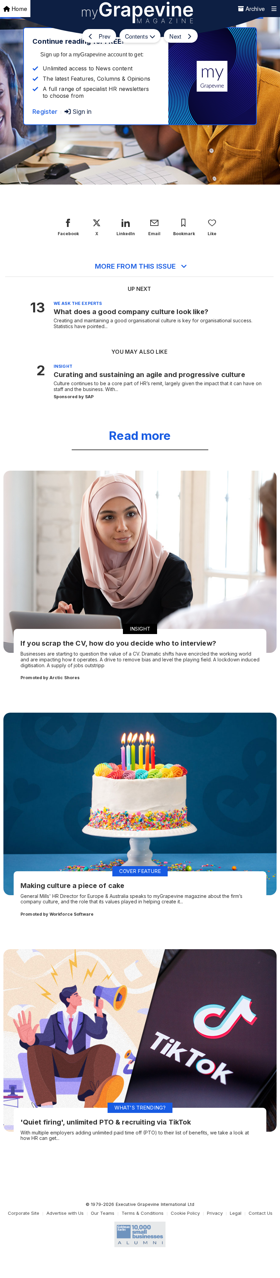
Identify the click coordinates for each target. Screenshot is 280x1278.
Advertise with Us (65, 1213)
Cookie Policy (185, 1213)
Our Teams (102, 1213)
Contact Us (260, 1213)
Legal (235, 1213)
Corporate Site (23, 1213)
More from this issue (135, 266)
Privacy (215, 1213)
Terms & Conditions (143, 1213)
